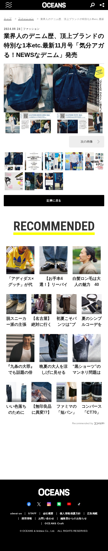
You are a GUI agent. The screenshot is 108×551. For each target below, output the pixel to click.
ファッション (26, 18)
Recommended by (82, 423)
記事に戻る (54, 200)
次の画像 (87, 141)
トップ (8, 18)
